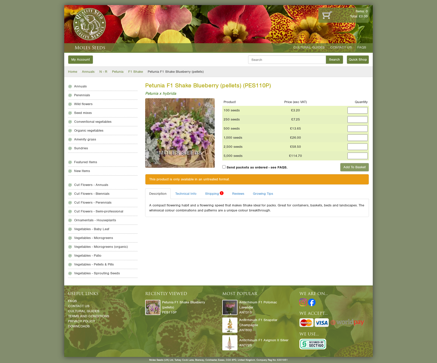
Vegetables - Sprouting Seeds (97, 273)
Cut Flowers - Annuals (91, 185)
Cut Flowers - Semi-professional (98, 211)
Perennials (82, 95)
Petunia (117, 71)
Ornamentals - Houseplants (95, 220)
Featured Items (85, 162)
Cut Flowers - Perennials (93, 202)
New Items (82, 171)
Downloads (79, 326)
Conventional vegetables (93, 121)
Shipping (213, 193)
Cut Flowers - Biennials (92, 193)
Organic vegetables (88, 130)
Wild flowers (83, 104)
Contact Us (341, 47)
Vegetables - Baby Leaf (91, 229)
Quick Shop (358, 59)
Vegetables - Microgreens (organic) (101, 247)
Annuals (88, 71)
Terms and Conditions (88, 316)
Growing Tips (263, 193)
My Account (80, 59)
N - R (103, 71)
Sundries (81, 148)
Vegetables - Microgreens (93, 238)
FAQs (361, 47)
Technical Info (185, 193)
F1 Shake (135, 71)
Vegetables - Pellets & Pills (94, 264)
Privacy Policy (81, 321)
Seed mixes (83, 113)
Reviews (238, 193)
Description (158, 193)
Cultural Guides (309, 47)
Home (72, 71)
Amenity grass (85, 139)
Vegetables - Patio (87, 255)
